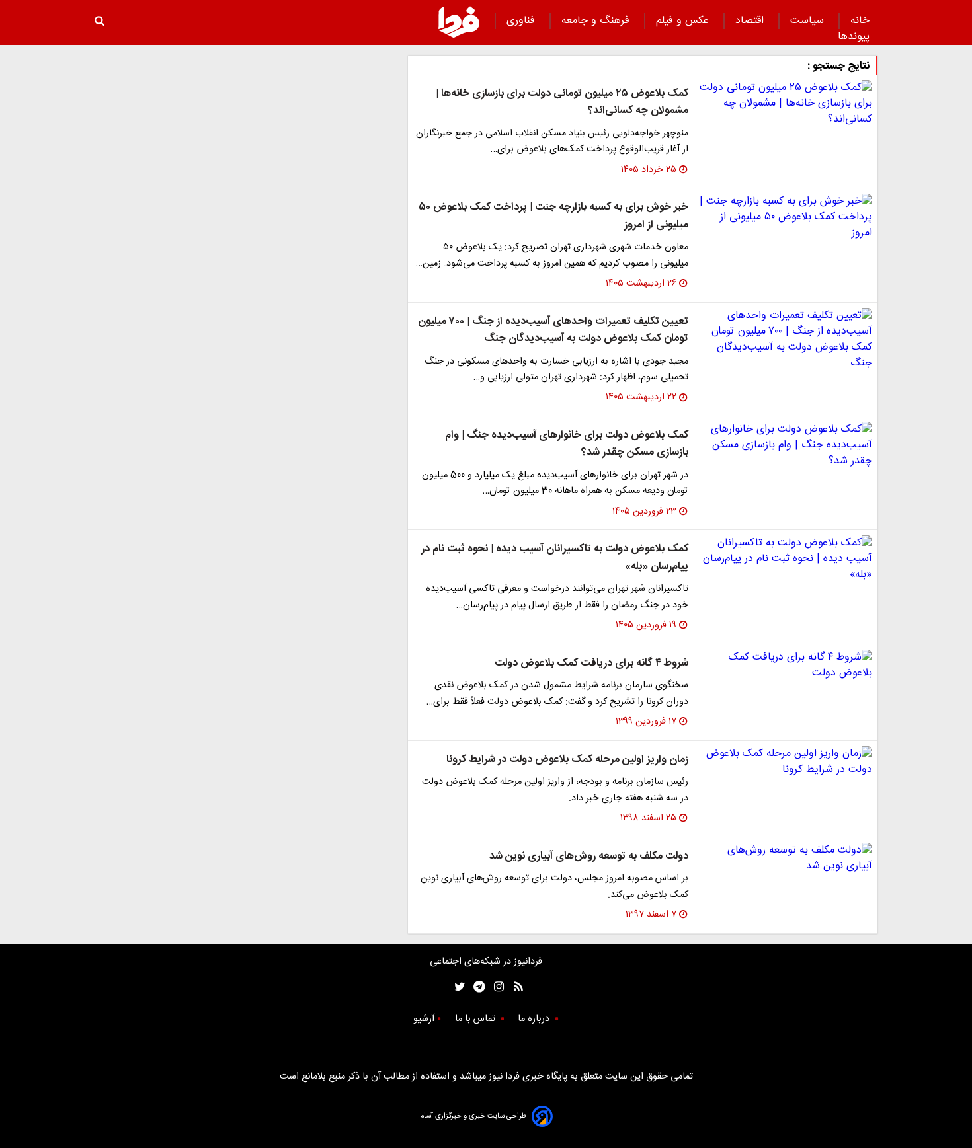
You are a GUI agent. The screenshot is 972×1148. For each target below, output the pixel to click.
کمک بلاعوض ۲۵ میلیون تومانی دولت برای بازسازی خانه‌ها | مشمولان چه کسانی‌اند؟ (562, 102)
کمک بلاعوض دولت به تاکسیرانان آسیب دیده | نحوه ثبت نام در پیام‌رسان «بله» (554, 557)
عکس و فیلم (684, 21)
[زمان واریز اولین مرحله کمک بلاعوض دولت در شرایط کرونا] (785, 762)
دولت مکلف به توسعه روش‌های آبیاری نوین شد (588, 856)
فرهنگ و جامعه (597, 21)
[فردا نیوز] (459, 21)
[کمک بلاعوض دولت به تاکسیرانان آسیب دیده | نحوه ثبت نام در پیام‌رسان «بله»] (785, 559)
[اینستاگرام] (495, 987)
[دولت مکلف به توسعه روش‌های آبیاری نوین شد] (785, 858)
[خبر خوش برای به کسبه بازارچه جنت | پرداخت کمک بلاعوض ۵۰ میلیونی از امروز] (785, 217)
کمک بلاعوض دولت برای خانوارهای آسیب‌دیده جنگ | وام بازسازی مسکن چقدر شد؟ (566, 443)
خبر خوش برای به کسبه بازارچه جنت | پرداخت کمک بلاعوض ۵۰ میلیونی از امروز (553, 215)
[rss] (514, 987)
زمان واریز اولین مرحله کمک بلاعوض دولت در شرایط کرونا (567, 760)
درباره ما (535, 1019)
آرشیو (423, 1019)
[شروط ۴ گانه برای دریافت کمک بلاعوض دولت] (785, 665)
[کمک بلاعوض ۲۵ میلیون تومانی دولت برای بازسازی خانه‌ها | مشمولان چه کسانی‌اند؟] (785, 104)
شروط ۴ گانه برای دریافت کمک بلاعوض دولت (591, 663)
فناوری (522, 21)
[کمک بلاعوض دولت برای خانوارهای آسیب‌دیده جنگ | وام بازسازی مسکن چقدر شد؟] (785, 445)
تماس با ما (476, 1019)
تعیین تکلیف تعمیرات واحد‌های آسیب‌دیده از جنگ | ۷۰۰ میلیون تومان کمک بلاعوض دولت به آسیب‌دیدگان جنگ (553, 330)
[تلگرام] (475, 987)
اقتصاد (751, 21)
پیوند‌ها (854, 37)
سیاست (808, 21)
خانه (860, 21)
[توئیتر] (457, 987)
